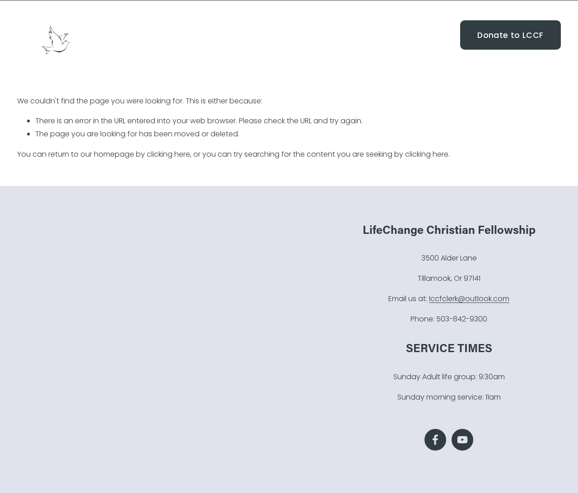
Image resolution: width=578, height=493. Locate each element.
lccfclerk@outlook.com (469, 298)
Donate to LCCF (510, 35)
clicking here (168, 154)
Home (291, 34)
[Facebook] (437, 35)
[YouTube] (451, 35)
